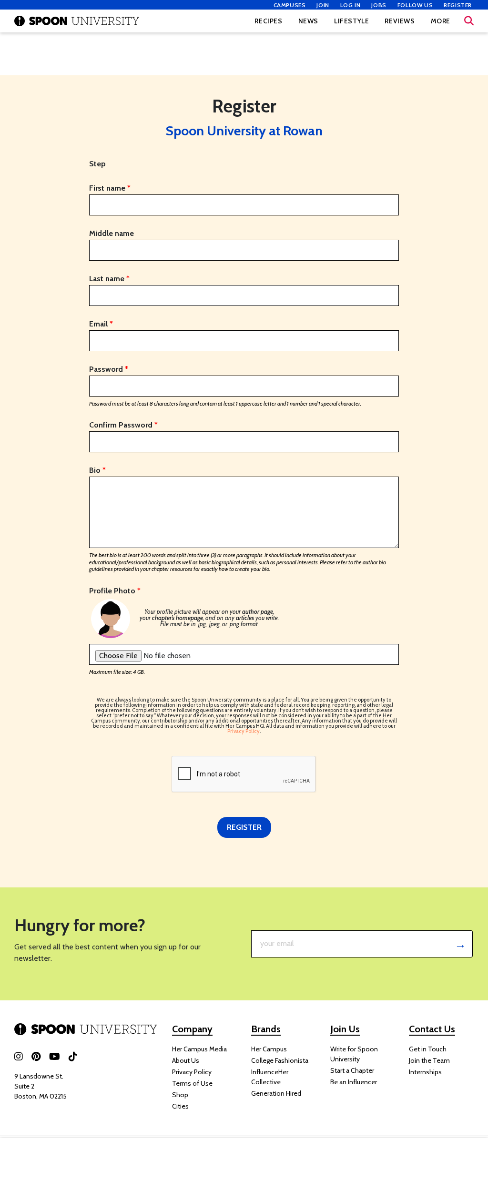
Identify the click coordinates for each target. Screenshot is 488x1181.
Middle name (111, 233)
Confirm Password (123, 425)
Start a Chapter (352, 1070)
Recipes (268, 21)
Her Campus (269, 1049)
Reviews (400, 21)
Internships (425, 1072)
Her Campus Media (199, 1049)
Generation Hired (276, 1093)
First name (110, 188)
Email (101, 324)
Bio (97, 470)
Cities (180, 1106)
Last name (109, 279)
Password (108, 369)
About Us (185, 1060)
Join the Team (429, 1060)
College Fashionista (279, 1060)
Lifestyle (351, 21)
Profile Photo (115, 591)
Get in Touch (428, 1049)
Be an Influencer (353, 1082)
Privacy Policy (192, 1072)
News (308, 21)
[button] (469, 21)
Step (97, 164)
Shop (180, 1094)
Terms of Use (192, 1083)
